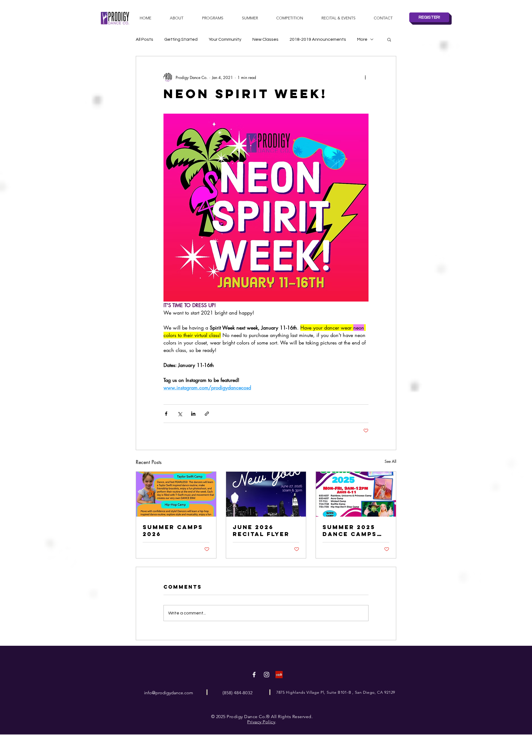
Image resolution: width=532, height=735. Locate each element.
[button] (389, 39)
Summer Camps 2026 (173, 530)
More (362, 39)
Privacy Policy (261, 721)
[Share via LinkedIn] (193, 413)
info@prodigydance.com (168, 692)
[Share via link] (206, 413)
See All (390, 461)
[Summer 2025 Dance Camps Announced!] (356, 494)
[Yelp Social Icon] (279, 674)
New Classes (265, 39)
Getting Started (181, 39)
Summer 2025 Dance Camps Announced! (350, 530)
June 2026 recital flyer (261, 530)
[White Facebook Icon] (254, 674)
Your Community (225, 39)
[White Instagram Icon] (266, 674)
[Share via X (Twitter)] (179, 413)
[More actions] (365, 77)
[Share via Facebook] (166, 413)
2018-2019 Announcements (318, 39)
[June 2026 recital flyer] (266, 494)
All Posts (144, 39)
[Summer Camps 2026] (176, 494)
